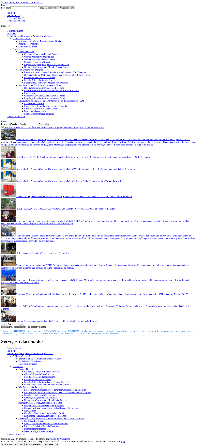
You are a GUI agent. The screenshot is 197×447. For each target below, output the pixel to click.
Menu (3, 26)
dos (177, 330)
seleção (63, 331)
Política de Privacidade (59, 439)
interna (143, 331)
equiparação (109, 331)
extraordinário (70, 334)
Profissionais (114, 334)
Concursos (7, 331)
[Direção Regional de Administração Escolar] (22, 2)
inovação (92, 331)
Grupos (105, 334)
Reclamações (7, 334)
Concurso (73, 331)
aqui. (123, 441)
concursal (22, 334)
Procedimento (33, 333)
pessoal (38, 330)
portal (183, 331)
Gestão (84, 331)
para (30, 331)
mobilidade (153, 331)
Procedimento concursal (49, 334)
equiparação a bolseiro (123, 331)
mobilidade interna (167, 331)
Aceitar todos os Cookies (12, 444)
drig (15, 334)
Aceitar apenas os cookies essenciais (42, 444)
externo (135, 331)
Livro (188, 331)
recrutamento (51, 331)
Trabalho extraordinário (93, 334)
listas (61, 333)
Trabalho (80, 333)
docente (20, 331)
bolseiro (100, 331)
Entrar (4, 5)
